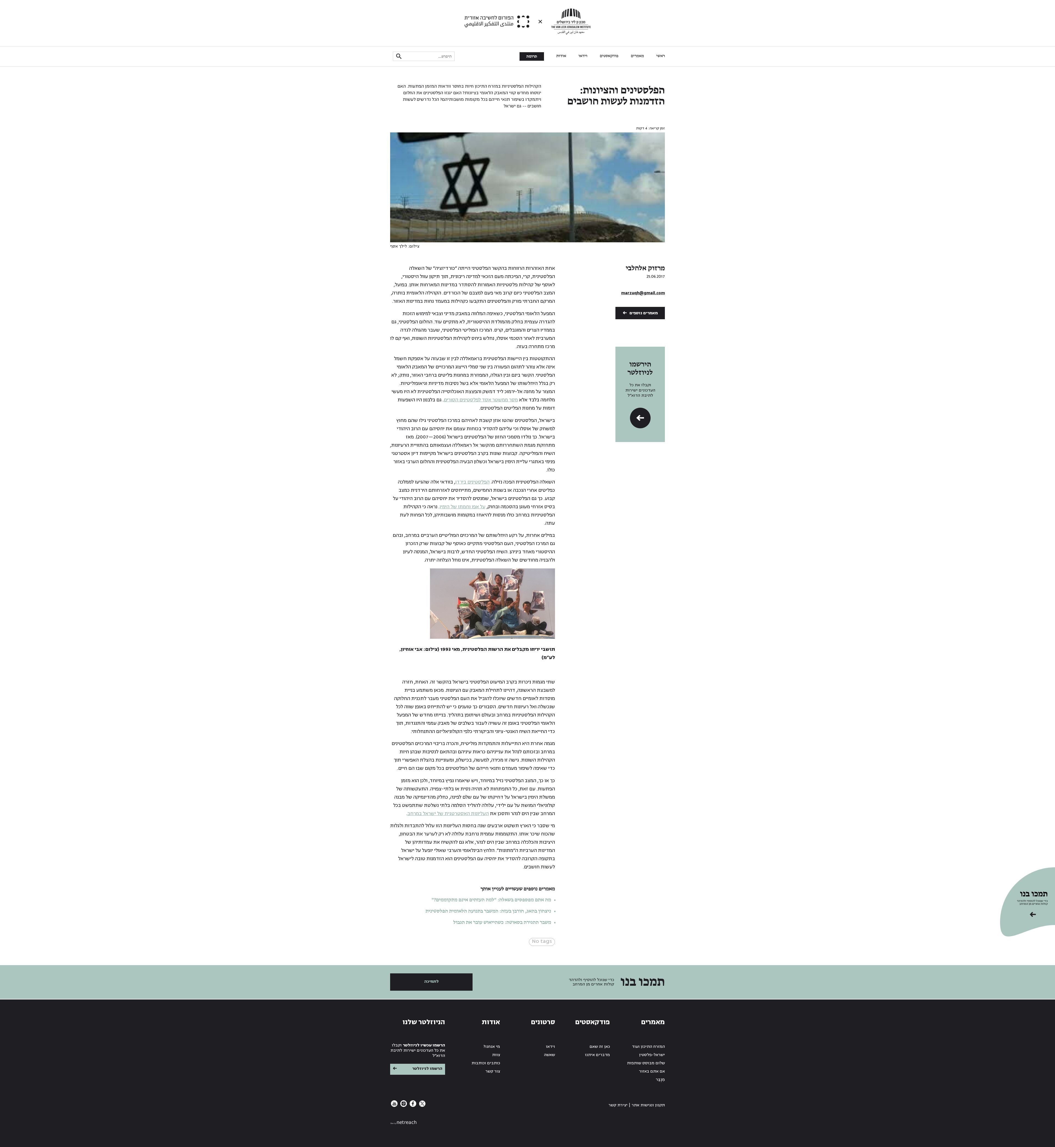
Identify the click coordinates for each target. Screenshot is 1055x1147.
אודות (561, 56)
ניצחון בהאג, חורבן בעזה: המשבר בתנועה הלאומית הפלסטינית (488, 911)
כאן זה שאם (600, 1046)
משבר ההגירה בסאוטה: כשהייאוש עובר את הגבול (502, 922)
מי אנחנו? (492, 1046)
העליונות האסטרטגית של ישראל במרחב (448, 813)
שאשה (549, 1055)
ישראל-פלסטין (652, 1055)
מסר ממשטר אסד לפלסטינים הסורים (481, 399)
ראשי (660, 56)
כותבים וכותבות (485, 1063)
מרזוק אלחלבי (645, 268)
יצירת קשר (618, 1105)
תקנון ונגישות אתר (648, 1105)
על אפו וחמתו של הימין (462, 506)
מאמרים (637, 56)
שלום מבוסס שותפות (646, 1063)
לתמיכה (431, 981)
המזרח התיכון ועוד (648, 1046)
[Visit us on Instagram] (403, 1106)
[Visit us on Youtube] (394, 1106)
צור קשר (492, 1071)
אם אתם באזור (652, 1071)
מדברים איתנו (597, 1055)
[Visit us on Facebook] (412, 1106)
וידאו (583, 56)
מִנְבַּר (660, 1079)
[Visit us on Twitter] (421, 1106)
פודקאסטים (609, 56)
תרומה (531, 56)
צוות (496, 1055)
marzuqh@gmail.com (643, 293)
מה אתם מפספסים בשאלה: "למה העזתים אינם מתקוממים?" (491, 900)
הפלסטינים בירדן (472, 482)
